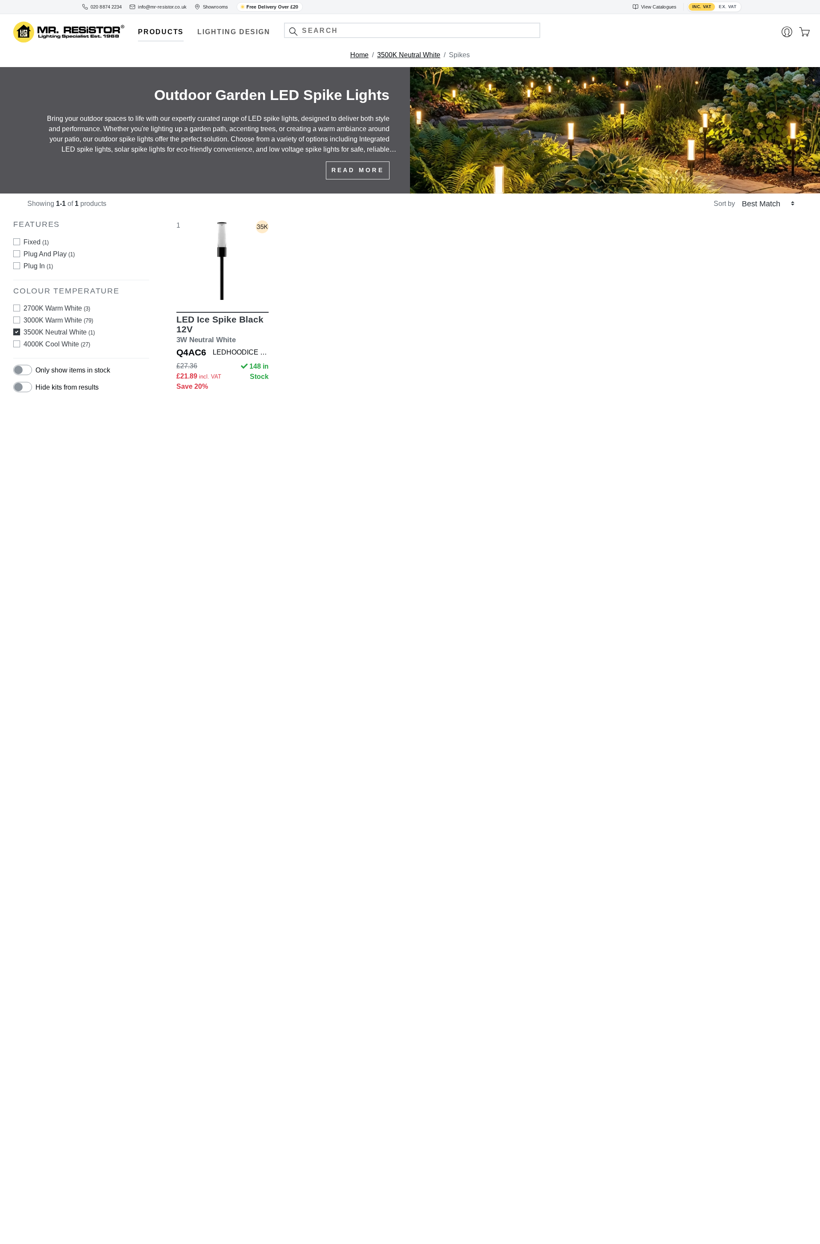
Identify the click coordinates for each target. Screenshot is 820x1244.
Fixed (36, 242)
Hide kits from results (67, 387)
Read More (357, 170)
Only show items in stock (72, 370)
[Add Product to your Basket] (182, 287)
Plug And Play (49, 254)
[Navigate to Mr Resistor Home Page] (68, 32)
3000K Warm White (58, 320)
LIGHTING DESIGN (233, 31)
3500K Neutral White (408, 55)
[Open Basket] (804, 32)
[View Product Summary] (262, 287)
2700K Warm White (56, 308)
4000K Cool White (56, 344)
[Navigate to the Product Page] (222, 260)
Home (359, 55)
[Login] (787, 32)
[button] (293, 31)
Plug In (38, 266)
